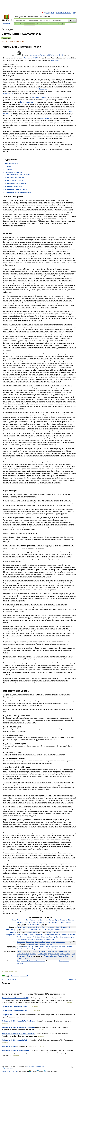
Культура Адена (10, 979)
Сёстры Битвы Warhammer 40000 (14, 1006)
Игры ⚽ (60, 24)
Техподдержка (30, 1066)
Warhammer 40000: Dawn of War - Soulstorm (18, 1034)
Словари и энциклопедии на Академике (32, 16)
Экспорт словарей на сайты (9, 1071)
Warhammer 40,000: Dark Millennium (15, 1050)
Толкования (29, 24)
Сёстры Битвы (7, 1014)
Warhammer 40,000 (9, 1046)
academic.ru (7, 23)
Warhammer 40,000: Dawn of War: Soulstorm (18, 1027)
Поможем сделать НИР (19, 976)
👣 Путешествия (8, 1068)
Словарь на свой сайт (63, 12)
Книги (50, 24)
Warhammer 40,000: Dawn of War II (14, 1040)
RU (74, 12)
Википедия (18, 24)
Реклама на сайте (40, 1066)
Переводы (40, 24)
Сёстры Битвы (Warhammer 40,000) (15, 998)
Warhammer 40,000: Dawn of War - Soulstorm (18, 1021)
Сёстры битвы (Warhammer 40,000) (15, 1010)
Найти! (72, 20)
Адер (71, 979)
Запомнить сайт (49, 12)
